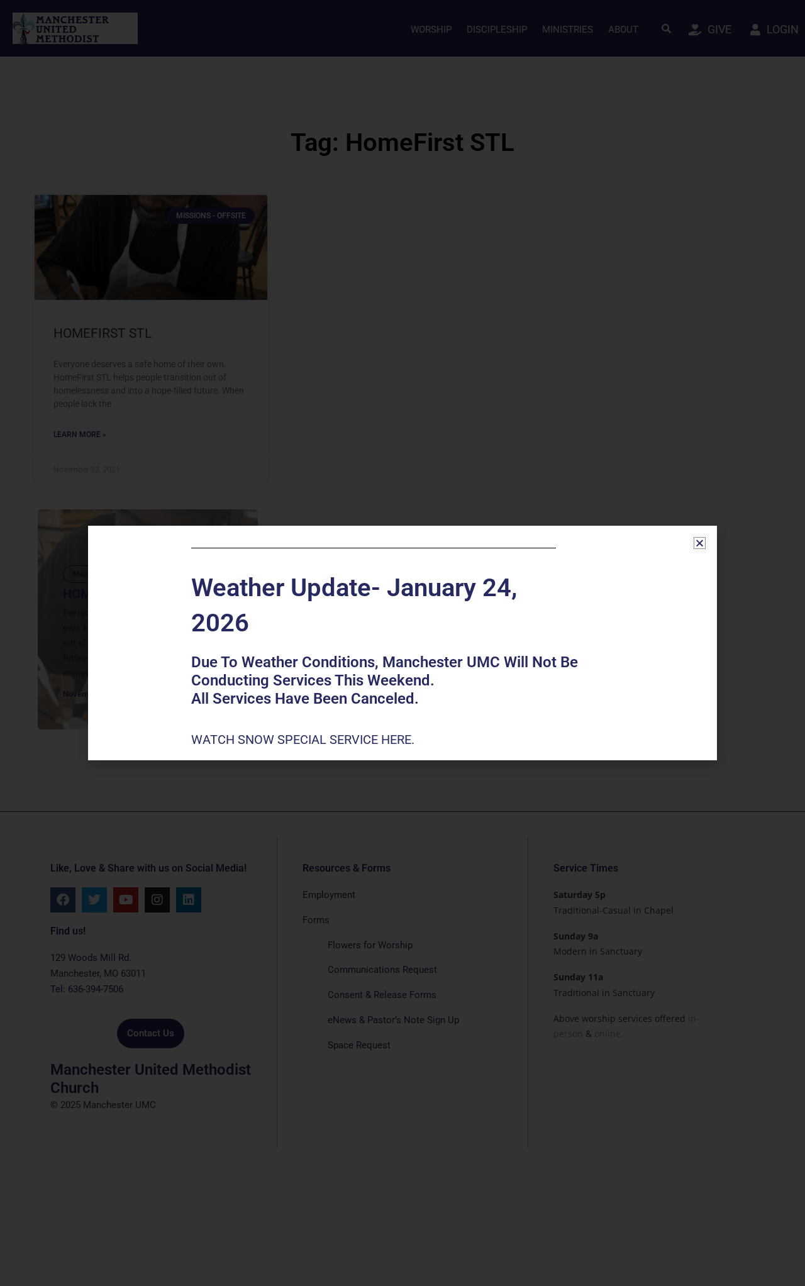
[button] (699, 543)
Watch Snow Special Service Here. (304, 739)
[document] (402, 643)
